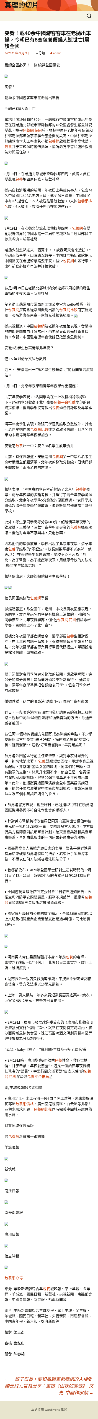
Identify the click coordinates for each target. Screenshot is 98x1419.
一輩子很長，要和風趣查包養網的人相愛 (48, 1379)
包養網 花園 (32, 130)
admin (57, 53)
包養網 (53, 141)
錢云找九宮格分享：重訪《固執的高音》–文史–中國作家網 (49, 1389)
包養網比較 (68, 310)
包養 (8, 146)
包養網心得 (14, 1278)
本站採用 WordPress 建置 (49, 1410)
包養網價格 (24, 1104)
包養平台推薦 (65, 402)
